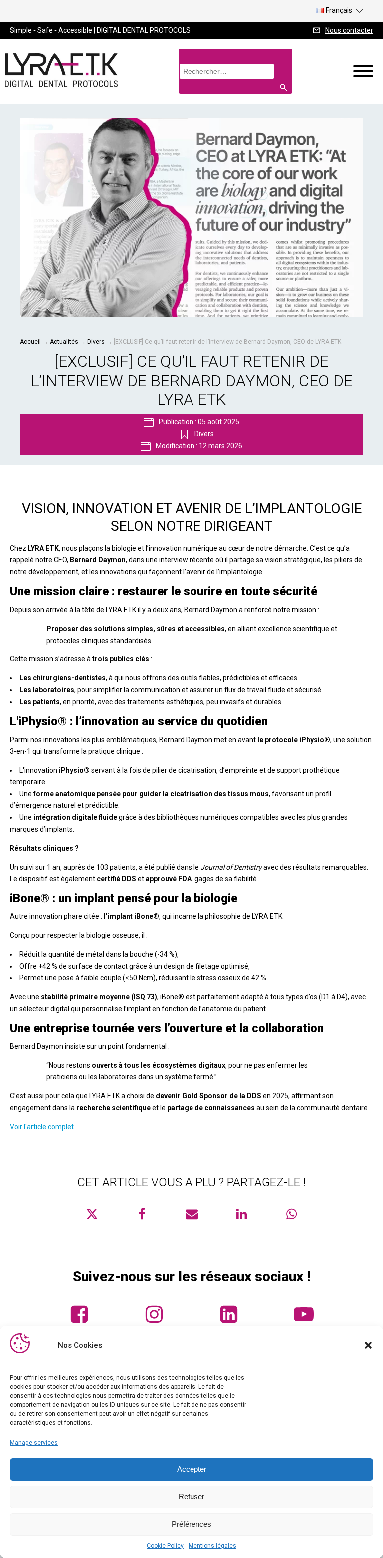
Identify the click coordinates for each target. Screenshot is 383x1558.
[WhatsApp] (291, 1214)
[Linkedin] (241, 1214)
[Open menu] (363, 71)
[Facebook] (142, 1214)
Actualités (64, 341)
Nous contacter (349, 30)
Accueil (30, 341)
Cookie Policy (165, 1545)
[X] (92, 1214)
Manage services (34, 1442)
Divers (96, 341)
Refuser (191, 1496)
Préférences (191, 1524)
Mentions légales (212, 1545)
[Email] (191, 1214)
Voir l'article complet (42, 1127)
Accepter (191, 1469)
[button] (368, 1345)
